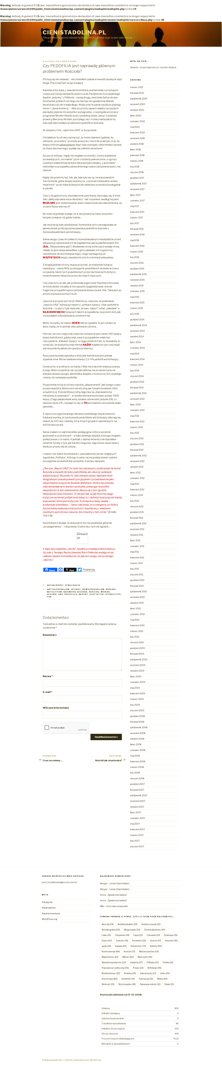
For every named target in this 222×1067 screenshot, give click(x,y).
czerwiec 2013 (137, 410)
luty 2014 (134, 370)
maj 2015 (134, 297)
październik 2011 (138, 523)
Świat (169, 984)
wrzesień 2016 (137, 234)
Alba (73, 61)
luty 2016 (134, 257)
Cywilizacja (72, 585)
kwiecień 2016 (137, 246)
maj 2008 (135, 755)
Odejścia (136, 962)
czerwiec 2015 (137, 291)
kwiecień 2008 (137, 761)
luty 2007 (135, 840)
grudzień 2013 (137, 381)
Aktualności (55, 585)
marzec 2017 (136, 217)
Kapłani (111, 589)
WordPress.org (49, 919)
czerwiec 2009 (137, 682)
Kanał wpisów (49, 907)
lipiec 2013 (135, 404)
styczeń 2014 (137, 376)
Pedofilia (70, 594)
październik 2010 (138, 591)
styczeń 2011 (136, 574)
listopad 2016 (137, 229)
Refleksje (154, 968)
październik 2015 (138, 274)
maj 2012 (134, 484)
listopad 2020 (137, 93)
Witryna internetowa (56, 707)
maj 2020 (135, 127)
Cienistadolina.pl (75, 32)
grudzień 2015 (137, 268)
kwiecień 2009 (137, 693)
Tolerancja (146, 978)
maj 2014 (134, 353)
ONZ (60, 594)
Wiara (162, 978)
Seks (165, 973)
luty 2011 (134, 568)
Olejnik (52, 594)
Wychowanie (127, 984)
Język (106, 946)
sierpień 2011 (136, 535)
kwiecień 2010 (137, 625)
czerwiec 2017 (137, 200)
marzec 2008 (137, 767)
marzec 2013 (136, 427)
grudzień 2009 (137, 648)
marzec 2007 (137, 835)
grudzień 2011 (137, 512)
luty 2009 (135, 705)
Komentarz (50, 635)
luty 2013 (134, 433)
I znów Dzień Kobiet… (120, 883)
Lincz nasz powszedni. (117, 906)
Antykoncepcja (151, 924)
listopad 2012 (136, 449)
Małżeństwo (110, 957)
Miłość (128, 957)
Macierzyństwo (149, 951)
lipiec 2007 (135, 812)
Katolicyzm (54, 592)
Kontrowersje (111, 951)
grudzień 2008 (137, 716)
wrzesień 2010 (137, 597)
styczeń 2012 (136, 506)
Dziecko (122, 940)
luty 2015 (134, 314)
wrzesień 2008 (137, 733)
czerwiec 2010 (137, 614)
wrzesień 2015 (137, 279)
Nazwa (48, 676)
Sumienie (128, 978)
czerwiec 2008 (137, 750)
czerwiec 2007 (137, 818)
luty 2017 (134, 223)
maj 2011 (134, 551)
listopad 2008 (137, 721)
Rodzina (130, 973)
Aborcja (108, 924)
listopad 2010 (137, 586)
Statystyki (97, 594)
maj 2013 (134, 416)
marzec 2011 (136, 563)
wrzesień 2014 (137, 331)
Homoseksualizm (93, 589)
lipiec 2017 (135, 195)
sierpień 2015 (137, 285)
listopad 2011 (136, 518)
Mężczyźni (145, 957)
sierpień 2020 (137, 110)
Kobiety (156, 946)
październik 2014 (138, 325)
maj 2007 (135, 823)
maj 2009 (135, 688)
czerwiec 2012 (137, 478)
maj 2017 (134, 206)
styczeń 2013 (136, 438)
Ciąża (138, 935)
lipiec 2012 (135, 472)
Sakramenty (148, 973)
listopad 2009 (137, 653)
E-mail (47, 692)
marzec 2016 (136, 251)
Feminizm (139, 940)
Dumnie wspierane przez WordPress (83, 1060)
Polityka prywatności (52, 1060)
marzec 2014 (136, 364)
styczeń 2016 (137, 263)
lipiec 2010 (135, 608)
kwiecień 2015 (137, 302)
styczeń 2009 (137, 710)
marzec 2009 (137, 699)
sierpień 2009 (137, 670)
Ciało (106, 935)
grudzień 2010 (137, 580)
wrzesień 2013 (137, 399)
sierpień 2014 (137, 336)
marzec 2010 (136, 631)
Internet (171, 940)
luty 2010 (134, 636)
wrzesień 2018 (137, 138)
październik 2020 (138, 98)
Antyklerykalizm (58, 589)
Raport (83, 594)
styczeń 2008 (137, 778)
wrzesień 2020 (137, 104)
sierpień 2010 (137, 603)
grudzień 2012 (137, 444)
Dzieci (107, 940)
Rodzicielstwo (111, 973)
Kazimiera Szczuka (75, 592)
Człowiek (153, 935)
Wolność (108, 984)
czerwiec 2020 (137, 121)
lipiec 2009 (135, 676)
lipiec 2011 (135, 540)
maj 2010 (134, 620)
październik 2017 (138, 183)
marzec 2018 (136, 161)
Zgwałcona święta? (117, 895)
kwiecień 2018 (137, 155)
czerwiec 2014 (137, 348)
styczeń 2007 (137, 846)
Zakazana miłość (150, 984)
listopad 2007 (137, 790)
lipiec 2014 (135, 342)
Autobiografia (111, 929)
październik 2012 (138, 455)
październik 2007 (138, 795)
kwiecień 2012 (137, 489)
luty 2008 (135, 772)
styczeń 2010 (137, 642)
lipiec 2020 (135, 115)
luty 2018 (134, 166)
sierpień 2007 (137, 806)
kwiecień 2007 (137, 829)
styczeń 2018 (137, 172)
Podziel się (89, 569)
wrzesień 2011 (137, 529)
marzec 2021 (136, 87)
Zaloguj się (47, 902)
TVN (49, 597)
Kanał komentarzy (51, 913)
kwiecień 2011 (137, 557)
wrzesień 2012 (137, 461)
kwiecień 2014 (137, 359)
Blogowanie (132, 929)
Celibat (76, 589)
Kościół (94, 592)
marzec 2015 (136, 308)
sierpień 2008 (137, 738)
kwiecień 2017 (137, 212)
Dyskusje (170, 935)
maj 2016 (134, 240)
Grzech (155, 940)
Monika (105, 592)
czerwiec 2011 (137, 546)
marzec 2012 (136, 495)
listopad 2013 (136, 387)
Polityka (152, 962)
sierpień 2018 (137, 144)
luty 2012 (134, 501)
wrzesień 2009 (137, 665)
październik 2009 (138, 659)
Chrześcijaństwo (154, 929)
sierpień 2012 (136, 466)
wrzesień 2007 (137, 801)
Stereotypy (113, 594)
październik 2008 (138, 727)
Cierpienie (122, 935)
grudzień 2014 (137, 319)
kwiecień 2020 (137, 132)
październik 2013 (138, 393)
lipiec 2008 (135, 744)
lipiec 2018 (135, 149)
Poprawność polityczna (115, 968)
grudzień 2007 (137, 784)
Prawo (138, 968)
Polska (168, 962)
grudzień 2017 (137, 178)
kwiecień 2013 (137, 421)
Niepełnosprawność (114, 962)
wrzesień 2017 (137, 189)
